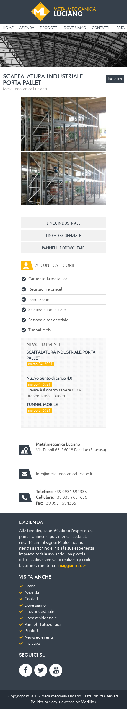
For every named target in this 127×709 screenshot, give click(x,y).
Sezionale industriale (47, 309)
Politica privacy (44, 702)
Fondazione (38, 299)
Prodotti (49, 27)
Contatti (100, 27)
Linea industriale (39, 611)
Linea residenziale (41, 618)
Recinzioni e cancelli (46, 289)
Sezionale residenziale (48, 320)
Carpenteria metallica (47, 278)
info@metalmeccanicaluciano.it (64, 473)
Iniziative (32, 643)
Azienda (26, 27)
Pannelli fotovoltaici (43, 624)
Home (8, 27)
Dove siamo (75, 27)
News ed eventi (39, 637)
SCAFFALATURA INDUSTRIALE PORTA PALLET (61, 355)
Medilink (88, 702)
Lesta (119, 27)
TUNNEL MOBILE (42, 404)
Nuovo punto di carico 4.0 (49, 378)
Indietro (115, 78)
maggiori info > (72, 565)
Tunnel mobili (40, 330)
